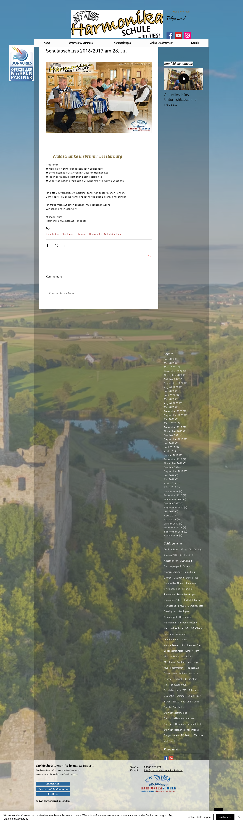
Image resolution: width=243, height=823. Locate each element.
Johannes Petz (172, 639)
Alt (190, 549)
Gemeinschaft (195, 606)
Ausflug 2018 (170, 555)
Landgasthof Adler (173, 651)
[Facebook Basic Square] (166, 758)
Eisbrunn (187, 589)
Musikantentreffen (173, 667)
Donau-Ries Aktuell (174, 583)
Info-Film (169, 634)
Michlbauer (68, 234)
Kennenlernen (171, 645)
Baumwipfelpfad (172, 566)
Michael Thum (171, 656)
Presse (167, 679)
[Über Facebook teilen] (47, 245)
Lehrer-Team (192, 651)
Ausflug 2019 (186, 555)
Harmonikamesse (187, 622)
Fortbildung (170, 606)
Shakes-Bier (194, 696)
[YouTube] (178, 35)
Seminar (181, 696)
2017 (166, 549)
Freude (182, 606)
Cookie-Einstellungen (199, 817)
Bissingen (179, 577)
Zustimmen (225, 817)
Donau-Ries (192, 577)
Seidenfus (169, 696)
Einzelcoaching (172, 589)
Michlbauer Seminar (175, 662)
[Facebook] (170, 35)
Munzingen (193, 662)
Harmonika (170, 622)
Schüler (193, 690)
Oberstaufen (170, 673)
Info (187, 628)
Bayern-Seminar (173, 572)
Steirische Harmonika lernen (179, 718)
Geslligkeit (183, 611)
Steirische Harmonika (89, 234)
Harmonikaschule (173, 628)
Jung (184, 639)
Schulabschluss (113, 234)
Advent (174, 549)
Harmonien (185, 617)
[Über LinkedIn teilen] (65, 245)
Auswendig (186, 560)
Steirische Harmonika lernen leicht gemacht (183, 724)
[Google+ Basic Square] (171, 758)
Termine (198, 735)
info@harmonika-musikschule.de (163, 770)
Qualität (193, 679)
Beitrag (167, 577)
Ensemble (169, 594)
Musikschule (192, 667)
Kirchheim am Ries (191, 645)
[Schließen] (239, 817)
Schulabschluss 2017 (175, 690)
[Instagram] (187, 35)
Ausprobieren (171, 560)
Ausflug (198, 549)
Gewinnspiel (170, 617)
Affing (184, 549)
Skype (167, 701)
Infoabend (181, 634)
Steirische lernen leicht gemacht (181, 730)
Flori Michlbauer (191, 600)
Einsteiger (191, 583)
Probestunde (180, 679)
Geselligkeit (53, 234)
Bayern (187, 566)
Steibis (167, 707)
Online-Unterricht (188, 673)
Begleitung (189, 572)
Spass (176, 701)
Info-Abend (196, 628)
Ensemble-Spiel (172, 600)
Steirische (178, 707)
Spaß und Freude (190, 701)
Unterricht (169, 741)
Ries (166, 684)
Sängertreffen (171, 735)
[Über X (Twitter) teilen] (56, 245)
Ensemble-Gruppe (186, 594)
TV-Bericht (186, 735)
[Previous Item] (169, 78)
